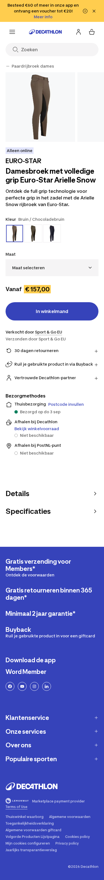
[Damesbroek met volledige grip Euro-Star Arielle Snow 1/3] (40, 107)
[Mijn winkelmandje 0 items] (91, 32)
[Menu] (12, 32)
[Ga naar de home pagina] (45, 31)
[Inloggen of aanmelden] (78, 32)
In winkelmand (52, 311)
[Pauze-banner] (85, 11)
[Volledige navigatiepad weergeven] (8, 66)
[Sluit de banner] (94, 11)
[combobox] (52, 267)
